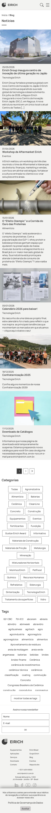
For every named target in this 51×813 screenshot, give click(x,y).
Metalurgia (40, 548)
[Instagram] (34, 785)
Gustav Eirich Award (15, 533)
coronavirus (41, 690)
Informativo (39, 533)
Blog (31, 757)
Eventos (6, 156)
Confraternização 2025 (16, 375)
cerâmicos (36, 669)
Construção (34, 511)
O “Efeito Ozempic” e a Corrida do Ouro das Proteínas (22, 222)
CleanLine (34, 504)
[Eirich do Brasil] (9, 5)
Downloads (14, 761)
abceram (31, 619)
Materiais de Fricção (16, 548)
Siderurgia (35, 584)
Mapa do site (34, 764)
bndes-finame (18, 659)
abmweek (25, 624)
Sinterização (13, 592)
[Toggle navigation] (47, 5)
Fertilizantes (17, 526)
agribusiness (15, 629)
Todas (14, 489)
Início (5, 15)
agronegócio (34, 634)
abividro (12, 624)
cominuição (40, 675)
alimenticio (28, 639)
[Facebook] (22, 785)
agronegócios (10, 639)
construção (9, 690)
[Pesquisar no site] (42, 5)
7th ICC (20, 619)
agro (40, 629)
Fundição (36, 526)
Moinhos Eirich (17, 570)
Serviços (13, 757)
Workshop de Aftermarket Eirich (22, 152)
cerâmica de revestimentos (25, 664)
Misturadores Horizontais (25, 562)
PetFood (37, 570)
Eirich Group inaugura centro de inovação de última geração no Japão (24, 72)
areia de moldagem (18, 649)
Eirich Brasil (33, 750)
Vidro (43, 599)
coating (26, 675)
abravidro (38, 624)
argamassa (8, 654)
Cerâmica (16, 504)
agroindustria (17, 634)
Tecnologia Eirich (11, 77)
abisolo (44, 619)
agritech (29, 629)
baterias (22, 654)
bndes (45, 654)
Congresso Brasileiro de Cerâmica (25, 685)
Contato (13, 764)
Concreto (15, 511)
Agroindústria (32, 489)
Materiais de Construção (25, 540)
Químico (11, 577)
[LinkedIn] (16, 785)
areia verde (37, 649)
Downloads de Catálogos (17, 431)
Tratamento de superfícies (19, 599)
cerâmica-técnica (18, 669)
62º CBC (8, 619)
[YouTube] (28, 785)
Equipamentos (17, 518)
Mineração (25, 555)
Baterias (35, 496)
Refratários (16, 584)
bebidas (34, 654)
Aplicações (14, 753)
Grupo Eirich (34, 753)
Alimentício (8, 228)
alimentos (42, 639)
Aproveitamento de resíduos (25, 644)
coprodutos (25, 690)
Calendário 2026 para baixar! (19, 308)
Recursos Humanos (33, 577)
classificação (12, 675)
